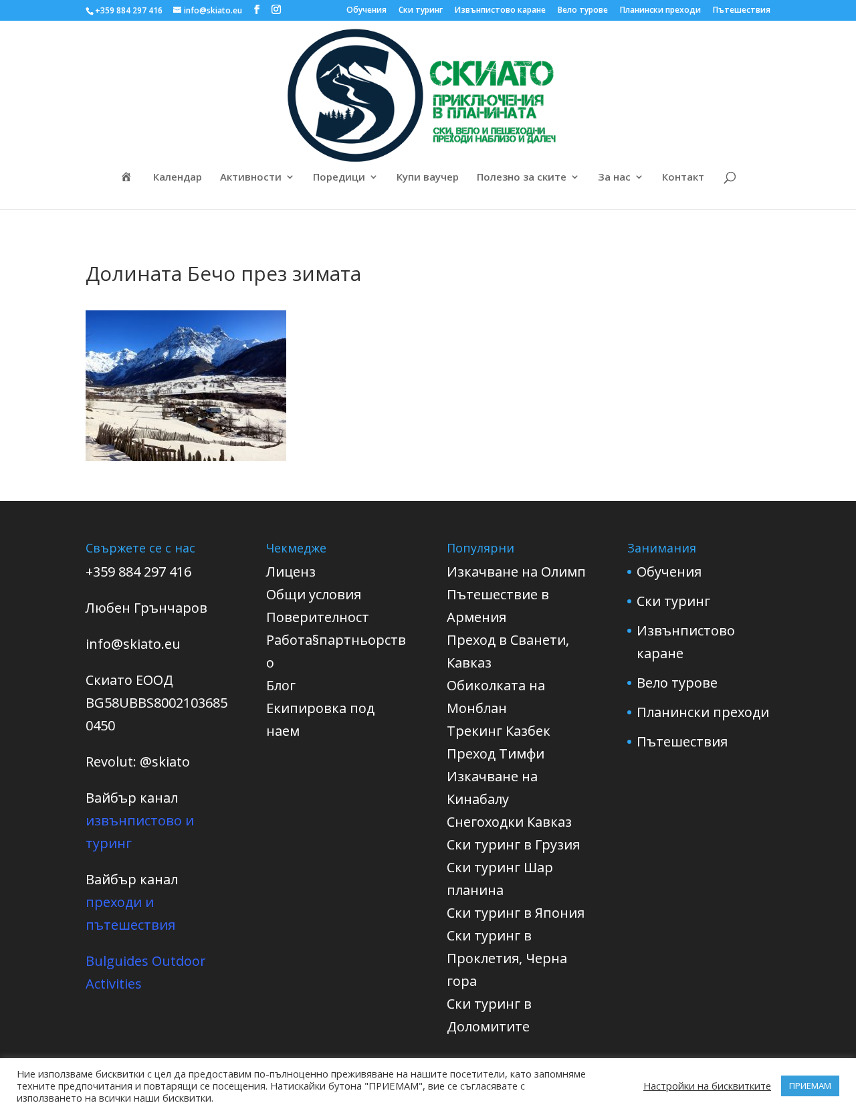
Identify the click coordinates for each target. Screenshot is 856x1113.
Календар (177, 177)
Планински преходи (660, 10)
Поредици (339, 177)
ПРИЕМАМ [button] (810, 1086)
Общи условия (313, 594)
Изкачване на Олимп (516, 572)
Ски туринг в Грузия (513, 844)
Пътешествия (741, 10)
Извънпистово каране (500, 10)
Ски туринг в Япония (515, 913)
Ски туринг (421, 10)
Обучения (366, 10)
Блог (281, 685)
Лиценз (291, 572)
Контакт (683, 177)
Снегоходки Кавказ (509, 822)
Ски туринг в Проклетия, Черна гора (507, 958)
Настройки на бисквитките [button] (707, 1086)
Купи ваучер (428, 177)
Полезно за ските (521, 177)
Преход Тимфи (495, 753)
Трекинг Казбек (498, 731)
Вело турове (583, 10)
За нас (614, 177)
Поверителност (317, 617)
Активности (251, 177)
